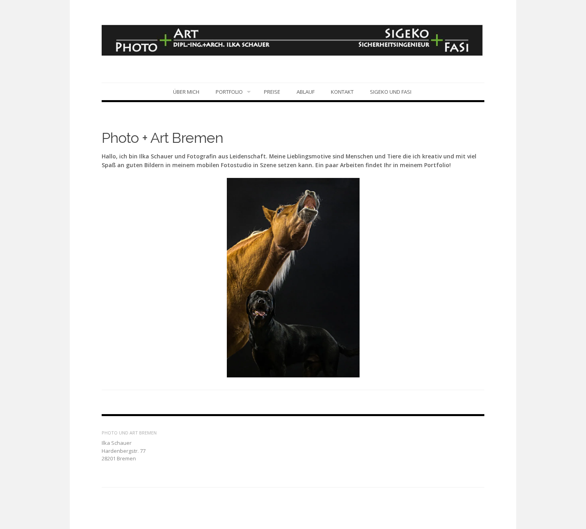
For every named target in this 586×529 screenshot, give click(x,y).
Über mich (186, 91)
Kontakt (342, 91)
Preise (272, 91)
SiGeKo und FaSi (390, 91)
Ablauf (306, 91)
